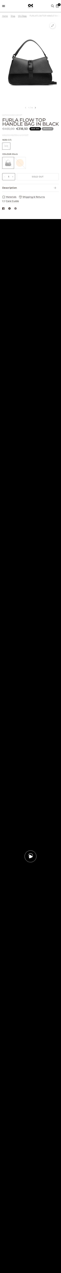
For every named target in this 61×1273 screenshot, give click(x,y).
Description (9, 187)
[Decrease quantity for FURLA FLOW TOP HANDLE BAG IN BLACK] (4, 176)
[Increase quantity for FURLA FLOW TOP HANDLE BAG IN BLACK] (13, 176)
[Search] (52, 6)
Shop (13, 16)
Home (5, 16)
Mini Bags (22, 16)
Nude (20, 163)
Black (8, 163)
